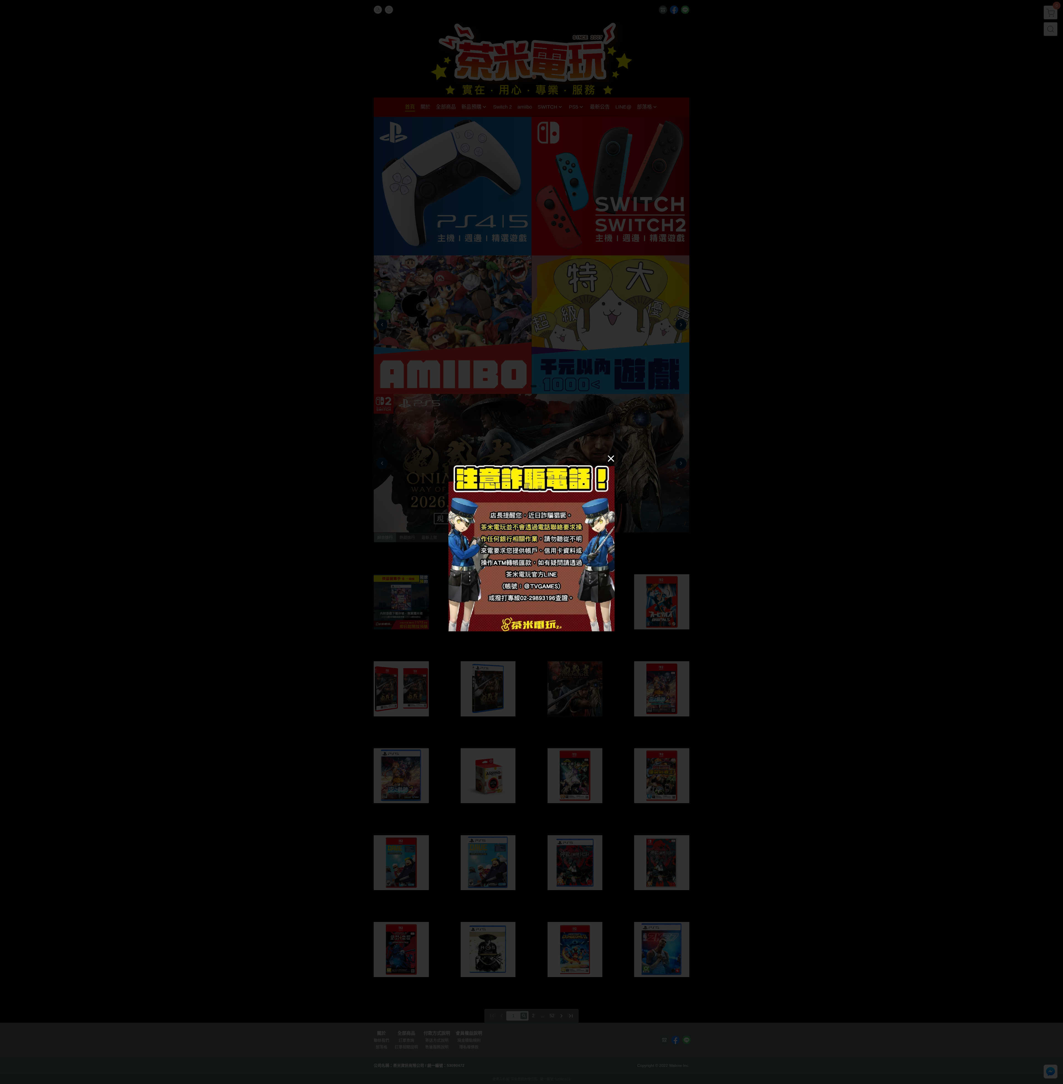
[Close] (610, 458)
